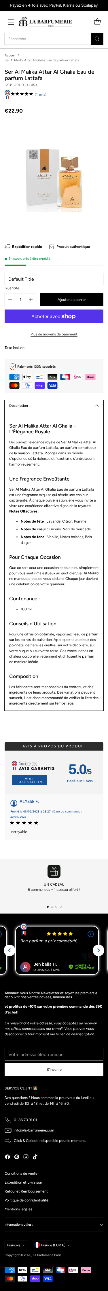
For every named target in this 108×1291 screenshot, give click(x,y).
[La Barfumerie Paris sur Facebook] (7, 1157)
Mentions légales (18, 1209)
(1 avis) (40, 94)
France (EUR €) (53, 1245)
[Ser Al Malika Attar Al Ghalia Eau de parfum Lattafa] (54, 176)
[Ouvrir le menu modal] (11, 22)
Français (13, 1245)
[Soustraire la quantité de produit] (10, 299)
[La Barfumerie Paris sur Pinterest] (16, 1157)
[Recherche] (97, 39)
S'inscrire (54, 1069)
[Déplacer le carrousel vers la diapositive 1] (48, 907)
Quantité (12, 288)
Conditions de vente (21, 1173)
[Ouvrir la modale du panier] (97, 22)
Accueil (10, 55)
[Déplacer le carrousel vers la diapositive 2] (52, 907)
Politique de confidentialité (26, 1200)
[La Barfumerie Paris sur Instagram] (25, 1157)
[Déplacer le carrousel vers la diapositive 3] (56, 907)
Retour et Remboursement (26, 1191)
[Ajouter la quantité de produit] (31, 299)
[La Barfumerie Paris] (45, 22)
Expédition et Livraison (23, 1182)
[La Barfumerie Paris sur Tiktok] (35, 1157)
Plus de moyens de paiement (54, 334)
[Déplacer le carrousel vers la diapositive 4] (61, 907)
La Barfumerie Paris (47, 1255)
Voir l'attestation (29, 780)
